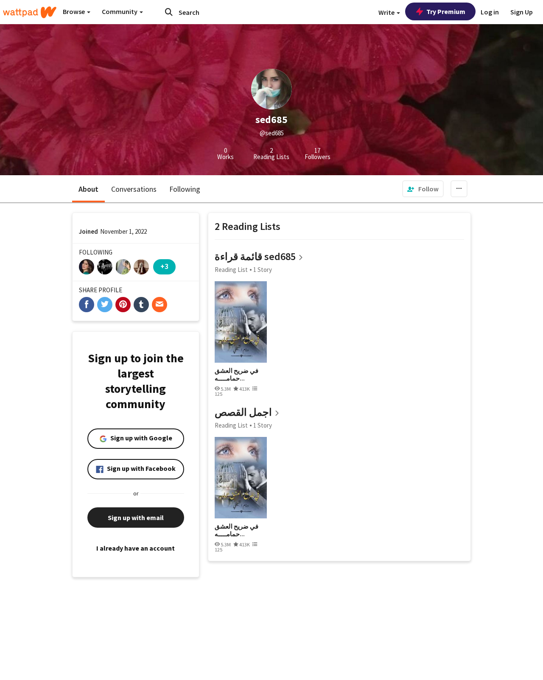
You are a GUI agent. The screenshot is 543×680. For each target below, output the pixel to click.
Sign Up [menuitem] (521, 12)
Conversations (134, 189)
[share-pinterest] (123, 304)
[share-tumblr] (141, 304)
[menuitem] (423, 188)
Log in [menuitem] (490, 12)
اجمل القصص (243, 412)
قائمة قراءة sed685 (255, 256)
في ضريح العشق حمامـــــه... (236, 374)
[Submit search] (169, 12)
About (88, 189)
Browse (74, 11)
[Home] (29, 12)
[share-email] (159, 304)
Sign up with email (136, 517)
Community (120, 11)
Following (184, 189)
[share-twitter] (104, 304)
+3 (164, 266)
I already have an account (135, 548)
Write (387, 12)
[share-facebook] (86, 304)
